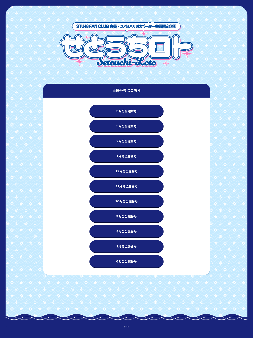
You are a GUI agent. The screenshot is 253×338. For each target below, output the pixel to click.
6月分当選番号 (126, 261)
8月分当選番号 (126, 231)
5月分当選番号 (126, 111)
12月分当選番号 (126, 171)
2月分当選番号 (126, 141)
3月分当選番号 (126, 126)
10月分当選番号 (126, 201)
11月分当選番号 (127, 186)
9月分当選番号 (126, 216)
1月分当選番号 (126, 156)
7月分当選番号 (126, 246)
